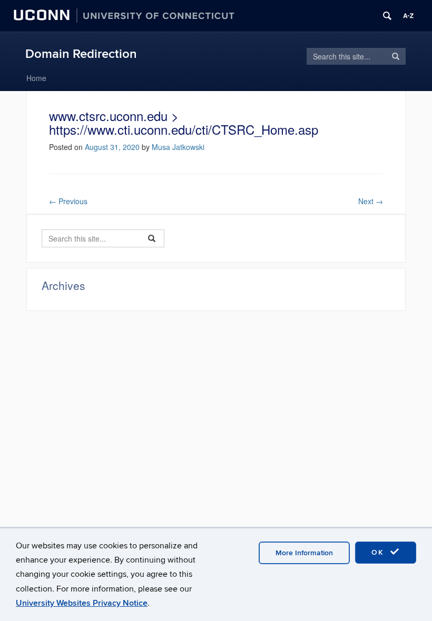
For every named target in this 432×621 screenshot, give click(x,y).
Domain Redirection (81, 54)
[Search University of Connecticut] (387, 15)
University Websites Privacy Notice (82, 603)
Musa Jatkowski (178, 147)
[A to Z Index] (408, 15)
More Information (304, 552)
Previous (68, 201)
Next (370, 201)
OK (379, 552)
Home (36, 78)
